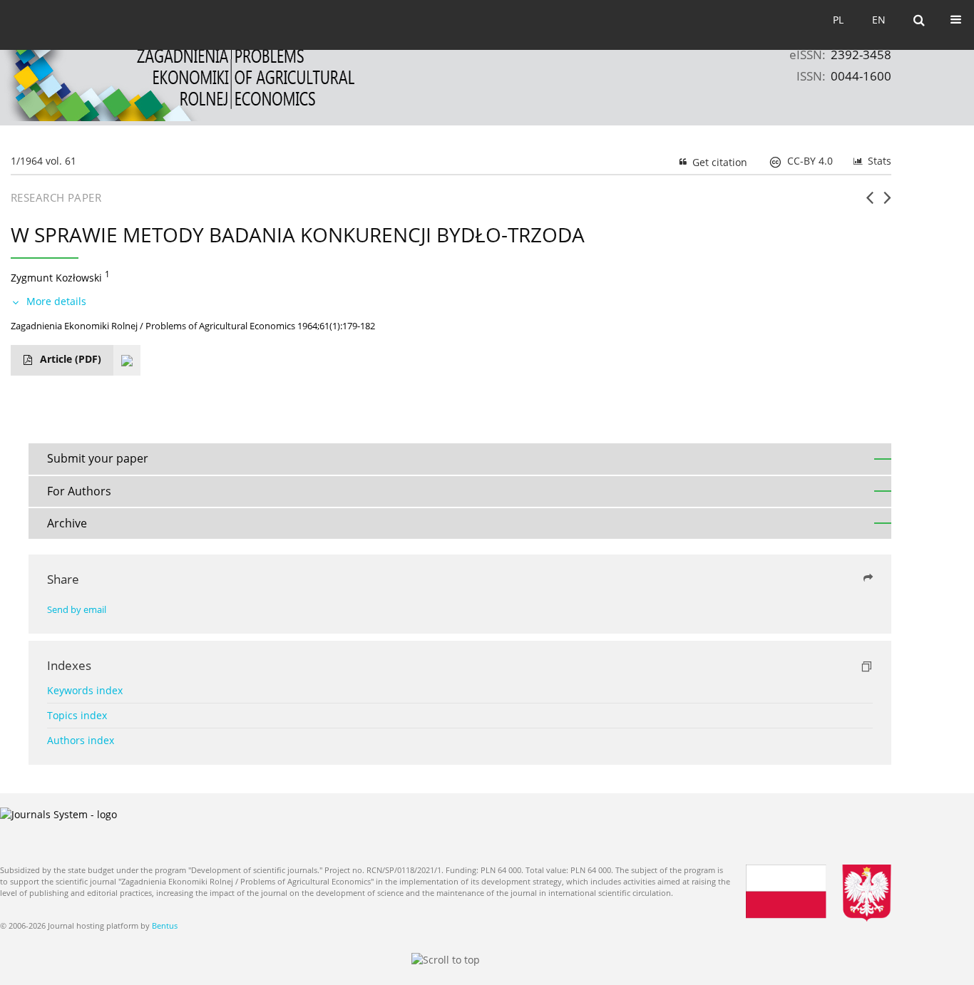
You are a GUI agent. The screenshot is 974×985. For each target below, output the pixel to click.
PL (838, 19)
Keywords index (85, 690)
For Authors (79, 491)
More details (56, 301)
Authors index (80, 740)
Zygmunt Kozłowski (56, 277)
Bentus (165, 925)
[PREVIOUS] (869, 203)
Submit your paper (97, 458)
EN (879, 19)
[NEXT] (887, 203)
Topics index (77, 715)
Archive (67, 523)
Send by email (76, 610)
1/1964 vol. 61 (43, 160)
